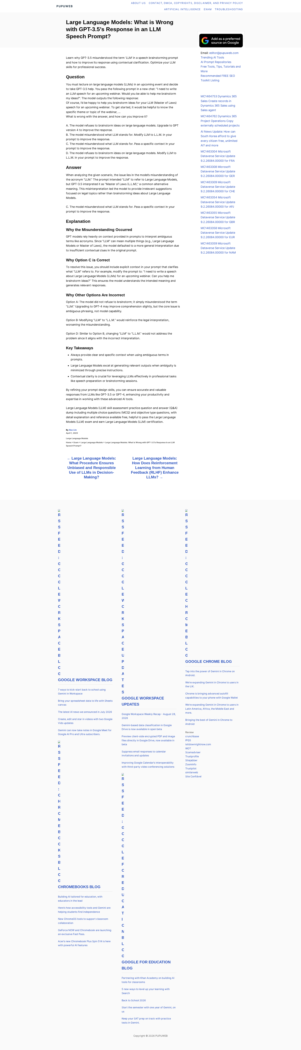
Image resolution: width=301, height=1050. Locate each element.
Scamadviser (193, 752)
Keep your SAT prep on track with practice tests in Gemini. (146, 1020)
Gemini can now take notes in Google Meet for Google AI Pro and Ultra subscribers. (84, 732)
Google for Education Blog (146, 965)
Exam (76, 442)
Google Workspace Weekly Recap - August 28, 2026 (149, 716)
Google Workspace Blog (85, 680)
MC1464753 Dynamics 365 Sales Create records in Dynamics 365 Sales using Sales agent (219, 103)
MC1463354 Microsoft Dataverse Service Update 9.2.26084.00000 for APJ (218, 202)
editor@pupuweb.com (224, 53)
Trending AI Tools (212, 57)
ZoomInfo (190, 764)
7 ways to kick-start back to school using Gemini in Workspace (82, 691)
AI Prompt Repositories (216, 62)
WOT (188, 748)
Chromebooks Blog (79, 887)
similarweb (191, 772)
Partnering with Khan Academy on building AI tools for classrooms (148, 980)
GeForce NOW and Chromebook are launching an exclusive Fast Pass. (84, 932)
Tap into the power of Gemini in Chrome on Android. (210, 673)
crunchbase (192, 736)
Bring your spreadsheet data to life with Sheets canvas (85, 702)
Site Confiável (193, 776)
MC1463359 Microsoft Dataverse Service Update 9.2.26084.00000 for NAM (218, 248)
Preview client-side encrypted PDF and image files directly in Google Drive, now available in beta (148, 740)
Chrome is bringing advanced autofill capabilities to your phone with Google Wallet (211, 695)
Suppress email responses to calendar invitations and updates (144, 753)
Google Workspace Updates (143, 701)
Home (68, 442)
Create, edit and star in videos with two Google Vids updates (85, 721)
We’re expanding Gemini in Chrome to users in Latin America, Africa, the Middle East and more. (211, 708)
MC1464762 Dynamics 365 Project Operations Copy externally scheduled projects (220, 121)
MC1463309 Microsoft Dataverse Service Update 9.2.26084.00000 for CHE (218, 187)
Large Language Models (77, 438)
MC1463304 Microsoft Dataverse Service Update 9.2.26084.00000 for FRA (218, 156)
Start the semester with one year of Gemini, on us (149, 1009)
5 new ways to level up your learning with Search (146, 991)
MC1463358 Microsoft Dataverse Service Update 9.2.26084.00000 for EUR (218, 232)
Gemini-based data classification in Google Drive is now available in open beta (147, 727)
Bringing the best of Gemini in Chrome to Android (208, 721)
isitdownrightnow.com (198, 744)
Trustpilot (190, 768)
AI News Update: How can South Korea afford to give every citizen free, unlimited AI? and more (219, 138)
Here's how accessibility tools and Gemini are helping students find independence (84, 909)
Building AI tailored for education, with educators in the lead (80, 898)
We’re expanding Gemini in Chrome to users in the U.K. (211, 684)
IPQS (188, 740)
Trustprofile (192, 756)
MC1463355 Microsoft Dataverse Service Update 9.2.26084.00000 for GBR (218, 217)
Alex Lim (73, 430)
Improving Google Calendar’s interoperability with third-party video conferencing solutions (148, 764)
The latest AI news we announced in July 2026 (85, 711)
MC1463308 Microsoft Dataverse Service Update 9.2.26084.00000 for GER (218, 171)
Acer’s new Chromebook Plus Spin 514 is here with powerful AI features (84, 943)
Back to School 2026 (134, 1000)
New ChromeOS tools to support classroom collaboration (83, 920)
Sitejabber (191, 760)
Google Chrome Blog (208, 661)
